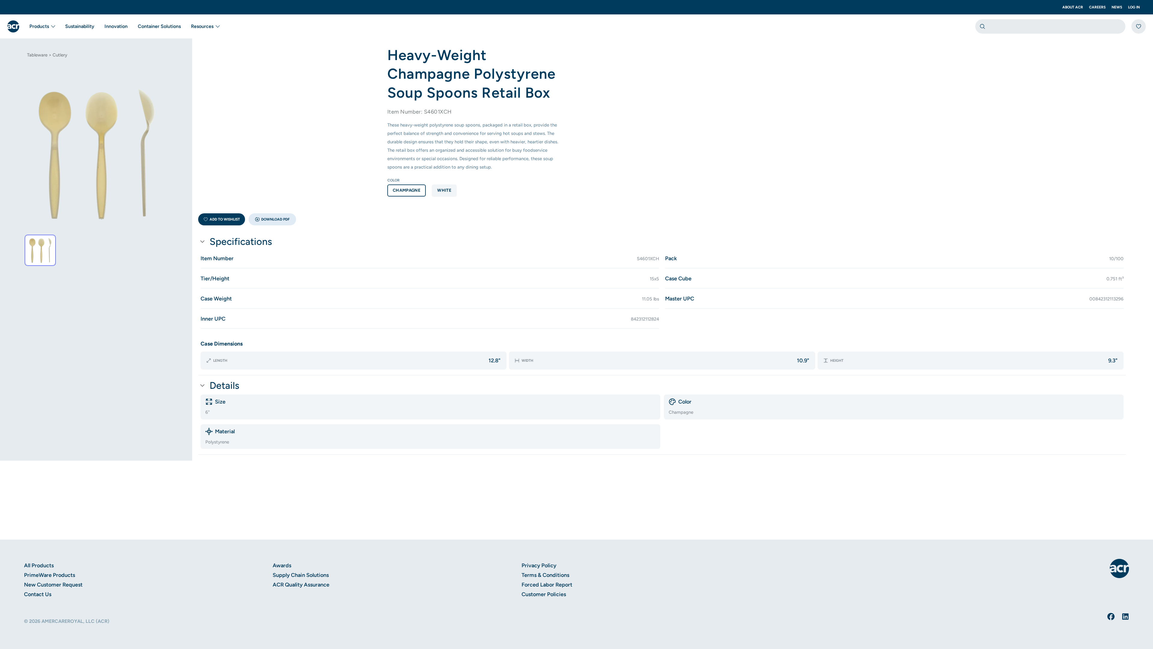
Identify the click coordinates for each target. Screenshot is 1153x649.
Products (39, 26)
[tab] (40, 250)
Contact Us (37, 594)
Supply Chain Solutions (301, 575)
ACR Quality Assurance (301, 584)
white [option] (444, 190)
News (1117, 7)
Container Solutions (159, 26)
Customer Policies (544, 594)
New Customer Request (53, 584)
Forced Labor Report (547, 584)
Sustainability (79, 26)
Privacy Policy (539, 565)
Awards (282, 565)
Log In (1134, 7)
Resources (202, 26)
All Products (39, 565)
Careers (1097, 7)
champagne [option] (406, 190)
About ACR (1072, 7)
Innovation (116, 26)
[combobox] (1050, 26)
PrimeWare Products (49, 575)
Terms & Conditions (545, 575)
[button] (272, 219)
